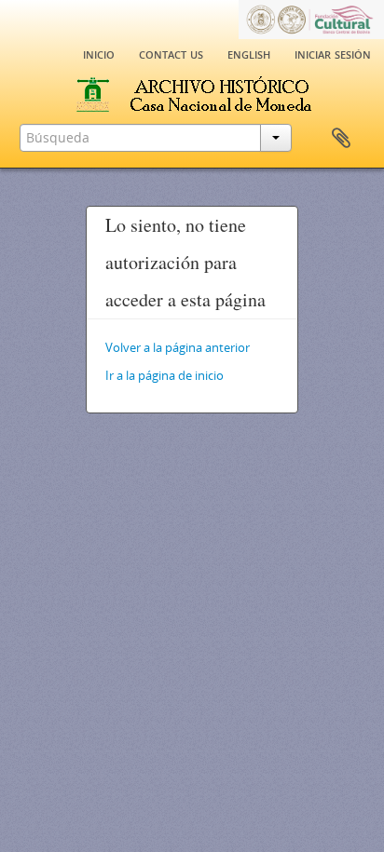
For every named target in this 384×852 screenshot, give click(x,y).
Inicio (99, 53)
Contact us (171, 53)
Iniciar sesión (333, 53)
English (248, 53)
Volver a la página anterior (177, 347)
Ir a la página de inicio (164, 375)
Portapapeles (341, 138)
